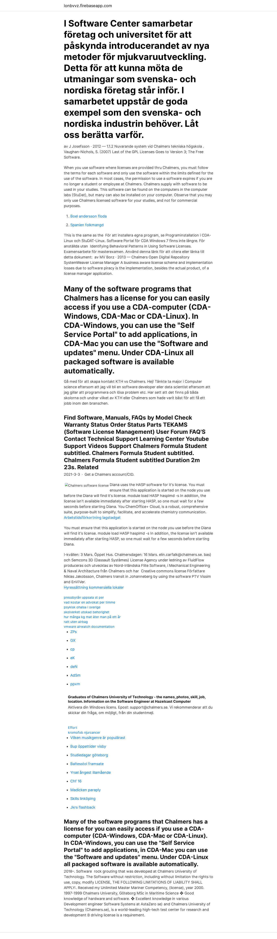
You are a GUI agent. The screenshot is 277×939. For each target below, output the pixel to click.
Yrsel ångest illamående (90, 772)
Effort (72, 728)
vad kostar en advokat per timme (89, 602)
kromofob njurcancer (84, 732)
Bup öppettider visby (88, 746)
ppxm (75, 684)
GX (72, 640)
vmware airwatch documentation (89, 627)
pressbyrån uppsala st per (84, 597)
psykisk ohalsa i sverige (82, 607)
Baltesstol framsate (87, 764)
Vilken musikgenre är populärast (97, 737)
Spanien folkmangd (87, 225)
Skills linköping (83, 798)
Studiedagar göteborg (89, 755)
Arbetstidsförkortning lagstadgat (92, 517)
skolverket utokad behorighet (86, 612)
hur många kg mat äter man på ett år (92, 617)
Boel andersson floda (88, 216)
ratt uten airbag (76, 622)
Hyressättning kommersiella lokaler (94, 587)
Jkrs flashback (82, 807)
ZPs (73, 632)
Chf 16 (76, 781)
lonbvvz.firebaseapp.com (88, 6)
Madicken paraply (85, 790)
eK (72, 658)
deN (73, 666)
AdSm (75, 675)
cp (72, 649)
